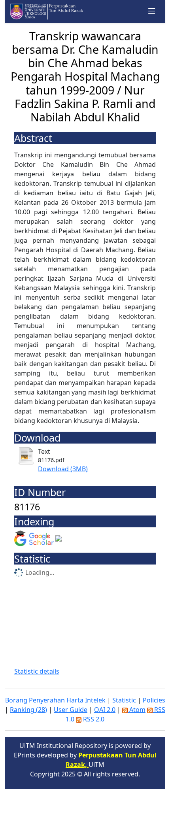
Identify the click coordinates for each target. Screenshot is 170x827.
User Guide (70, 709)
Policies (154, 700)
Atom (136, 709)
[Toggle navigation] (152, 11)
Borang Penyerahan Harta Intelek (55, 700)
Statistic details (36, 671)
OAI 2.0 (104, 709)
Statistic (124, 700)
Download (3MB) (63, 468)
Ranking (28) (28, 709)
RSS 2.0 (92, 719)
